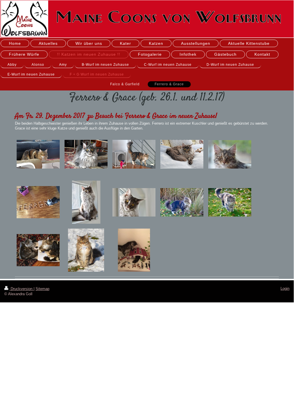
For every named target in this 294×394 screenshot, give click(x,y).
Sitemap (42, 289)
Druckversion (21, 289)
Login (285, 288)
